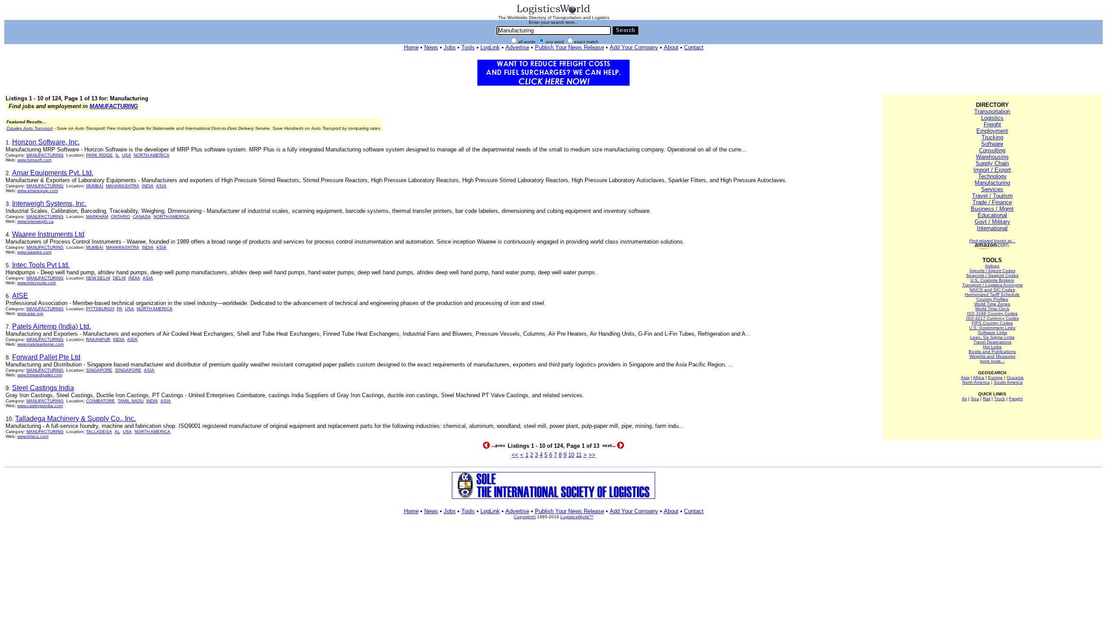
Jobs (450, 47)
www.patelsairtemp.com (40, 344)
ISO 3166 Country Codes (992, 313)
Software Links (992, 332)
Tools (468, 47)
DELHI (119, 278)
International (992, 228)
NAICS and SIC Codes (992, 289)
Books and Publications (992, 351)
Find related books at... (992, 240)
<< (515, 455)
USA (126, 155)
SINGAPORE (99, 370)
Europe (995, 377)
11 (579, 455)
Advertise (517, 47)
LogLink (490, 47)
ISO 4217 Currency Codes (992, 318)
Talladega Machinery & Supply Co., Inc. (75, 418)
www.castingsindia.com (40, 405)
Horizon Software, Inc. (46, 142)
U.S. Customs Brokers (992, 280)
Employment (992, 131)
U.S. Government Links (992, 327)
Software (992, 144)
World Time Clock (992, 308)
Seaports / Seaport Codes (992, 275)
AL (117, 431)
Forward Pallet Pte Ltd (46, 357)
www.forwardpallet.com (39, 375)
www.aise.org (30, 313)
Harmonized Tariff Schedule (992, 294)
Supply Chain (992, 163)
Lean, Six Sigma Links (992, 337)
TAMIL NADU (131, 400)
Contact (694, 47)
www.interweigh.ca (35, 221)
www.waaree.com (34, 252)
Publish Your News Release (569, 47)
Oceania (1015, 377)
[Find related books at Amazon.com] (992, 247)
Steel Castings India (43, 388)
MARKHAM (97, 216)
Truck (999, 398)
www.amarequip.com (37, 190)
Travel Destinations (992, 342)
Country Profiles (992, 299)
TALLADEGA (99, 431)
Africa (978, 377)
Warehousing (992, 157)
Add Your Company (634, 47)
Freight (992, 124)
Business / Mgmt (992, 209)
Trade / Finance (992, 202)
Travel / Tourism (992, 196)
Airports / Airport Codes (992, 270)
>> (592, 455)
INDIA (148, 185)
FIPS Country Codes (992, 323)
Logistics (992, 118)
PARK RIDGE (99, 155)
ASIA (161, 185)
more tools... (992, 361)
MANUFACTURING (114, 106)
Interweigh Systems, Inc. (49, 203)
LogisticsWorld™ (576, 516)
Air (964, 398)
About (671, 47)
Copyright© (525, 516)
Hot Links (992, 346)
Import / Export (992, 170)
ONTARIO (120, 216)
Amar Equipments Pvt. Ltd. (52, 173)
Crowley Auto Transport (29, 128)
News (431, 47)
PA (119, 308)
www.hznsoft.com (34, 159)
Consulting (992, 150)
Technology (992, 176)
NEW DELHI (98, 278)
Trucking (992, 137)
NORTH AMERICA (152, 155)
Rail (986, 398)
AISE (20, 295)
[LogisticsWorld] (553, 13)
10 (571, 455)
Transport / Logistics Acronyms (992, 285)
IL (117, 155)
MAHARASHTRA (122, 185)
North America (976, 382)
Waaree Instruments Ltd (48, 234)
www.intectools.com (36, 282)
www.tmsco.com (32, 436)
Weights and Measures (992, 356)
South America (1008, 382)
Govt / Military (992, 221)
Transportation (992, 111)
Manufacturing (992, 183)
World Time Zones (992, 304)
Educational (992, 215)
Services (992, 189)
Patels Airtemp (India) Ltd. (51, 326)
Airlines (992, 265)
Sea (975, 398)
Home (411, 47)
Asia (965, 377)
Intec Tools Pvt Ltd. (41, 265)
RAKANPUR (98, 339)
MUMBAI (94, 185)
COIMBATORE (100, 400)
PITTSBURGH (100, 308)
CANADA (142, 216)
